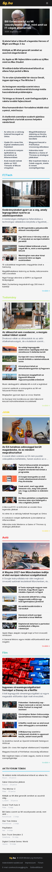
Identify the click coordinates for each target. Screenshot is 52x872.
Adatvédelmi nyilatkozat (12, 863)
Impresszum (30, 863)
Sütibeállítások (36, 867)
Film (5, 652)
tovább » (46, 291)
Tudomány (9, 297)
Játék (6, 412)
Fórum (40, 863)
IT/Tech (7, 175)
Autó (5, 537)
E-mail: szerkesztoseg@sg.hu (15, 867)
